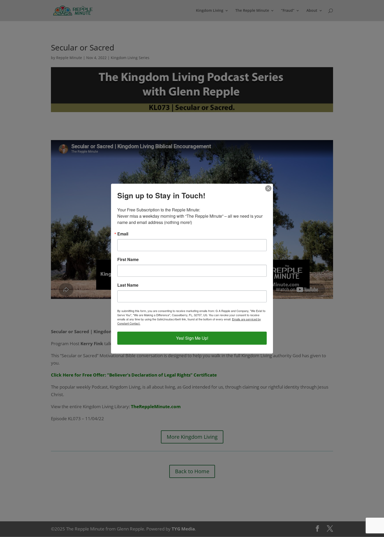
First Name (128, 259)
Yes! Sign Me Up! (192, 338)
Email (122, 234)
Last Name (127, 285)
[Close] (268, 188)
